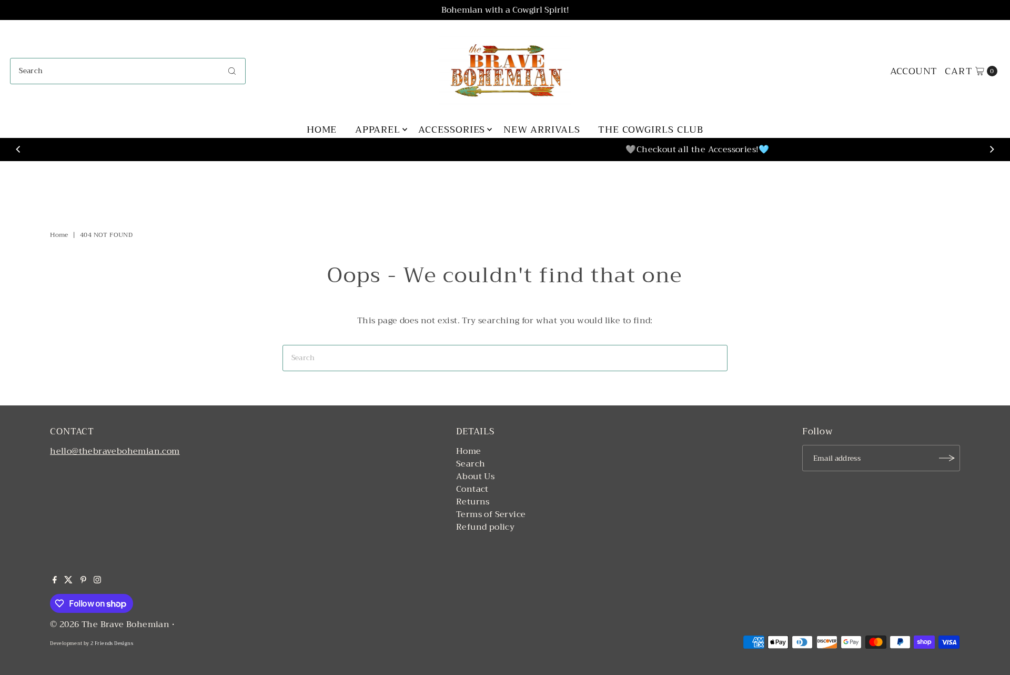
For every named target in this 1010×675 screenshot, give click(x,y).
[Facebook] (55, 581)
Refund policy (485, 527)
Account (913, 71)
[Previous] (18, 149)
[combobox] (128, 71)
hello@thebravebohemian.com (114, 451)
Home (322, 129)
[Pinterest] (83, 581)
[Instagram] (97, 581)
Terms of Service (491, 514)
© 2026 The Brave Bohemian (109, 624)
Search (470, 463)
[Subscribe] (947, 458)
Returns (473, 501)
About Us (475, 476)
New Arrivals (541, 129)
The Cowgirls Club (650, 129)
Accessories (451, 129)
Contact (472, 489)
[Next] (991, 149)
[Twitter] (68, 581)
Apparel (377, 129)
